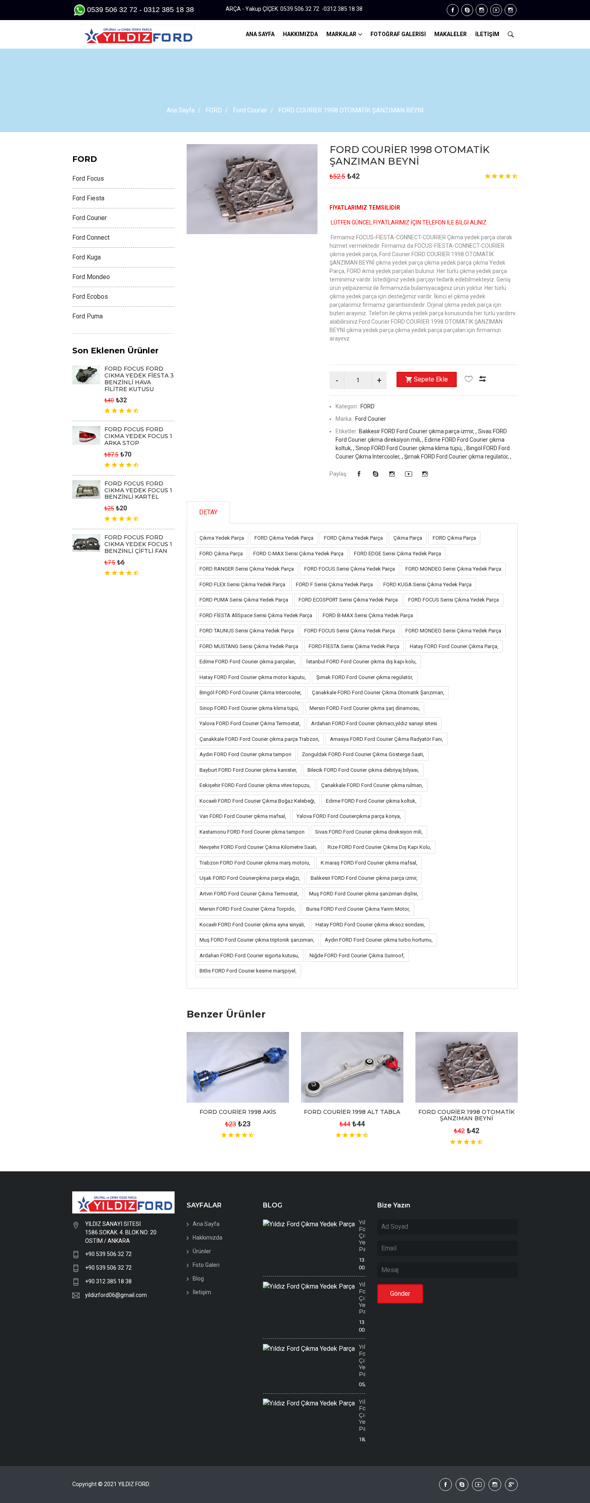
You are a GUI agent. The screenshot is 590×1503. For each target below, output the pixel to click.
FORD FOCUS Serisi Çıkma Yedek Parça (349, 569)
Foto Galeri (206, 1265)
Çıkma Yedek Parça (221, 538)
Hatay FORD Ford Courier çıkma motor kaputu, (252, 677)
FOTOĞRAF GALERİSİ (398, 34)
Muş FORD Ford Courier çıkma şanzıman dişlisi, (363, 894)
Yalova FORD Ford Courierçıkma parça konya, (349, 816)
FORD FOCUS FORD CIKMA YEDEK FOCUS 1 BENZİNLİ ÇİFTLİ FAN (138, 544)
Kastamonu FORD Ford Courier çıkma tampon (252, 832)
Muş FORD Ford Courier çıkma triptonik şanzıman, (256, 940)
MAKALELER (450, 34)
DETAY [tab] (208, 512)
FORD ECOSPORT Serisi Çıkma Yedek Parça (348, 600)
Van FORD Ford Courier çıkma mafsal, (242, 816)
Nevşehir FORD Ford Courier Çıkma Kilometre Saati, (258, 847)
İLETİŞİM (487, 34)
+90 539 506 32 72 (108, 1254)
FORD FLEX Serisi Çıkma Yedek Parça (242, 584)
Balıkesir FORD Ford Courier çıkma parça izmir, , (418, 431)
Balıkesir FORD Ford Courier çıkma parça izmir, (364, 878)
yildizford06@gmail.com (116, 1295)
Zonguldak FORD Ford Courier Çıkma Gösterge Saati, (363, 754)
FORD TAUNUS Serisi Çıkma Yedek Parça (246, 631)
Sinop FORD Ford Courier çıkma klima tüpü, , (411, 448)
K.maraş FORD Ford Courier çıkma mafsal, (369, 863)
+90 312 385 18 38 (108, 1281)
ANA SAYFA (260, 34)
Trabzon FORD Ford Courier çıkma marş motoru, (254, 863)
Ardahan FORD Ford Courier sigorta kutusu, (249, 955)
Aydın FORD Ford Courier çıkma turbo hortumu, (379, 940)
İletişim (202, 1292)
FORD (213, 110)
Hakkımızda (207, 1237)
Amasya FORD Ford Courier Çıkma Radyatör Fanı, (386, 739)
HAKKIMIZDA (300, 34)
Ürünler (202, 1251)
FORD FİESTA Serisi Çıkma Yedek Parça (354, 646)
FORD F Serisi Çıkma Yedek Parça (334, 584)
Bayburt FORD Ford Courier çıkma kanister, (248, 770)
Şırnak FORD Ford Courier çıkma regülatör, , (457, 456)
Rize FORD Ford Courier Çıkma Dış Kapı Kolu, (379, 847)
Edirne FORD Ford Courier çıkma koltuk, (371, 801)
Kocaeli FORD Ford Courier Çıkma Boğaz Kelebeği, (257, 801)
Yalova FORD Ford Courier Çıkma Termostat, (250, 723)
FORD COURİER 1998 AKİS (237, 1112)
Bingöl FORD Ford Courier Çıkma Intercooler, (250, 692)
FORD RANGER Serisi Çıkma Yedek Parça (246, 569)
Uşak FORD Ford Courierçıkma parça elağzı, (249, 878)
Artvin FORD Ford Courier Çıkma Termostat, (249, 894)
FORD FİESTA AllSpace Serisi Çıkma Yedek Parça (255, 615)
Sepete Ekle (431, 379)
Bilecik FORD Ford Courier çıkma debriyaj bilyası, (363, 770)
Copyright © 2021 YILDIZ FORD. (111, 1484)
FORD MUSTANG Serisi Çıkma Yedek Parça (248, 646)
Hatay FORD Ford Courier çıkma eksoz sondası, (370, 925)
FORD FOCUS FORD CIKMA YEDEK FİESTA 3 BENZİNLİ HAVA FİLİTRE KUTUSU (139, 378)
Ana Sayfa (181, 110)
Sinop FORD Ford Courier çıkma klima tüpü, (249, 708)
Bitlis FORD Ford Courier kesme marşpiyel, (248, 971)
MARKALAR (341, 34)
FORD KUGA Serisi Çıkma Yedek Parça (427, 584)
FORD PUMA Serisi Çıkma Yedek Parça (243, 600)
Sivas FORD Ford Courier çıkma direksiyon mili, (369, 832)
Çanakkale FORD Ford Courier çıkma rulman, (372, 785)
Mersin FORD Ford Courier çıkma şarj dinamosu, (364, 708)
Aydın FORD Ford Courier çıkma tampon (245, 754)
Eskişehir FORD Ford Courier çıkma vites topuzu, (255, 785)
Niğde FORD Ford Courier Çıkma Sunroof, (357, 955)
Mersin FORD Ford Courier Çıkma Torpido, (247, 909)
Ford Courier (250, 110)
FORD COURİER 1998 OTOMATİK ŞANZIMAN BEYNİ (410, 155)
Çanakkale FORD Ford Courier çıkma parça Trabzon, (259, 739)
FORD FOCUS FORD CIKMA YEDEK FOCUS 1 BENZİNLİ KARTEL (138, 490)
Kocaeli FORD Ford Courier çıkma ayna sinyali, (252, 925)
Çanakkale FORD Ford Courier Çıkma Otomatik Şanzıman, (378, 692)
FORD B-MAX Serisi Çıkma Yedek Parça (368, 615)
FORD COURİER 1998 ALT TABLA (352, 1112)
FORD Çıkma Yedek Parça (283, 538)
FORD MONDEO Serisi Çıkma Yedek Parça (453, 569)
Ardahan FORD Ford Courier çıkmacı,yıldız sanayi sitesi (374, 723)
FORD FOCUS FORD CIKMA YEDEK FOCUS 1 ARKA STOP (138, 436)
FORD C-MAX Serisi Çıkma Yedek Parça (298, 554)
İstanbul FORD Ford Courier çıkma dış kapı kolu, (361, 662)
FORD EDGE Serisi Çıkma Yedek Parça (397, 554)
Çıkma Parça (407, 538)
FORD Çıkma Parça (454, 538)
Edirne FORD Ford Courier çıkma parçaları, (247, 662)
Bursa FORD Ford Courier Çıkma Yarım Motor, (358, 909)
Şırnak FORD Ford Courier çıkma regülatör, (364, 677)
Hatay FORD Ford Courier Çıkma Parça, (454, 646)
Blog (198, 1278)
